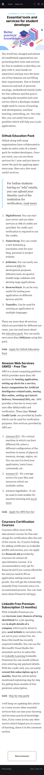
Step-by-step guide (19, 695)
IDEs (19, 266)
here (33, 594)
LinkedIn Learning (15, 656)
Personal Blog (6, 769)
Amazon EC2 (13, 436)
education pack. (14, 333)
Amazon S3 (12, 473)
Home (10, 4)
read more (30, 203)
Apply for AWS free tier (21, 511)
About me (19, 4)
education (30, 14)
